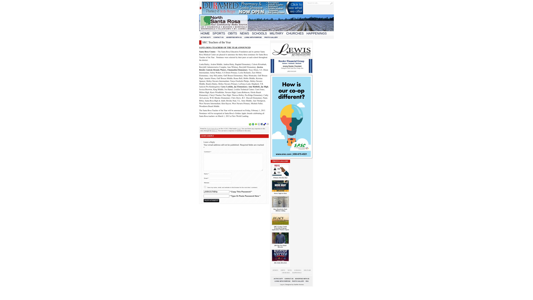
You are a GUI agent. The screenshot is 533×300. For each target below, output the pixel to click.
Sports (219, 33)
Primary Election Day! (280, 178)
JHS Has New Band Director (280, 246)
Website (206, 182)
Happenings (316, 33)
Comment (207, 151)
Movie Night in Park (280, 193)
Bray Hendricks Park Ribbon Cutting (280, 210)
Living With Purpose (253, 37)
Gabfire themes (299, 284)
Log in (282, 284)
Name (206, 174)
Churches (295, 33)
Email (206, 178)
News (244, 33)
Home (205, 33)
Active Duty (206, 37)
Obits (232, 33)
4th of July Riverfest (280, 263)
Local (239, 129)
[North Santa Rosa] (266, 30)
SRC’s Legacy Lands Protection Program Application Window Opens (280, 228)
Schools (259, 33)
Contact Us (218, 37)
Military (276, 33)
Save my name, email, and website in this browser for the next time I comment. (232, 187)
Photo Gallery (271, 37)
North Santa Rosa (212, 129)
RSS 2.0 (214, 131)
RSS (307, 281)
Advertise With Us (234, 37)
